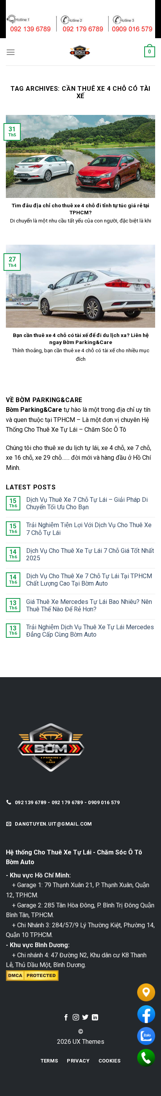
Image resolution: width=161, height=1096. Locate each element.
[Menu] (10, 52)
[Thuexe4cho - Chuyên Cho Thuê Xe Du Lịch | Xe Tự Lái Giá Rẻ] (79, 51)
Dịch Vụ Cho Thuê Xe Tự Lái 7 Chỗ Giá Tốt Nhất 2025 (90, 554)
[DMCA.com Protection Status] (32, 975)
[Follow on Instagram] (76, 1017)
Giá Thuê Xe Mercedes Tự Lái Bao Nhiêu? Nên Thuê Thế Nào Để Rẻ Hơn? (89, 605)
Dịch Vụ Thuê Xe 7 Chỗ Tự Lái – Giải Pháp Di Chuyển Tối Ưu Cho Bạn (87, 503)
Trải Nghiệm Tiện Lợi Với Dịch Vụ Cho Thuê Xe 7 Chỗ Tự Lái (89, 528)
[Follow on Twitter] (85, 1017)
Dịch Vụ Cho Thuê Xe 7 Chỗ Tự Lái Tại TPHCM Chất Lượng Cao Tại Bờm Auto (89, 579)
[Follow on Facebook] (66, 1017)
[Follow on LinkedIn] (95, 1017)
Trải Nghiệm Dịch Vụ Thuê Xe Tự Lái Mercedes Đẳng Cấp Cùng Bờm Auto (90, 630)
